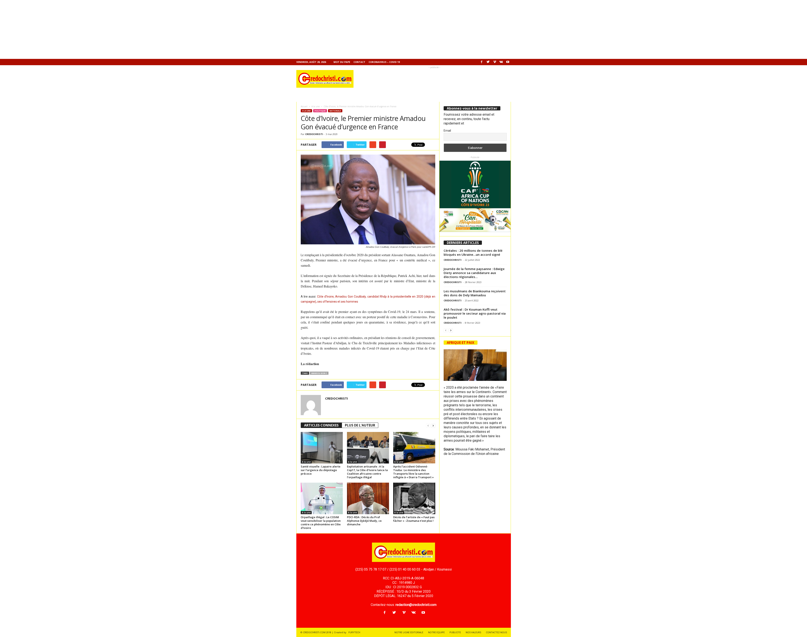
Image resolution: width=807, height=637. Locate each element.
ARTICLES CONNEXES (321, 425)
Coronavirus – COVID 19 (384, 62)
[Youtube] (507, 62)
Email (447, 130)
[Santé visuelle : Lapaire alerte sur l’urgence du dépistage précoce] (322, 448)
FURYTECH (354, 632)
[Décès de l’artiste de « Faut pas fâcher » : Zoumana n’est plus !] (414, 498)
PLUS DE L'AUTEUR (360, 425)
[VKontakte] (501, 62)
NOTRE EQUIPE (436, 632)
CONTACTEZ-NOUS (496, 632)
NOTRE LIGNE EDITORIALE (408, 632)
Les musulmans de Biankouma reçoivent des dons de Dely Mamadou (475, 293)
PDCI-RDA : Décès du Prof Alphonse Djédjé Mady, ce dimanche (364, 520)
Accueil (304, 106)
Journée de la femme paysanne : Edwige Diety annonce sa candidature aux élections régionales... (474, 273)
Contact (359, 62)
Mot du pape (342, 62)
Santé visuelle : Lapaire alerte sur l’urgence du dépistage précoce (320, 470)
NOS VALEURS (473, 632)
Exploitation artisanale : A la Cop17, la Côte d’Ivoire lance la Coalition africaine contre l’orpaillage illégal (367, 472)
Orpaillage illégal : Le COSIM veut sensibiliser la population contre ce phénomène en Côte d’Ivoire (321, 522)
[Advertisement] (126, 29)
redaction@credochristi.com (416, 605)
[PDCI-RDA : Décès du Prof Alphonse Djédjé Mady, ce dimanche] (368, 498)
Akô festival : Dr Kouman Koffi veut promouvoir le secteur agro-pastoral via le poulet (475, 313)
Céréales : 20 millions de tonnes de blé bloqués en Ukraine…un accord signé (473, 252)
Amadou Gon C (319, 373)
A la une (315, 106)
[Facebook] (481, 62)
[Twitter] (488, 62)
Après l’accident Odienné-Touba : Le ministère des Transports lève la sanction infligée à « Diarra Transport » (413, 472)
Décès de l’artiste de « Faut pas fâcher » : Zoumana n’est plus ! (414, 519)
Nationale (335, 110)
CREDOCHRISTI (314, 134)
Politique (320, 110)
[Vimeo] (494, 62)
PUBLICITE (455, 632)
